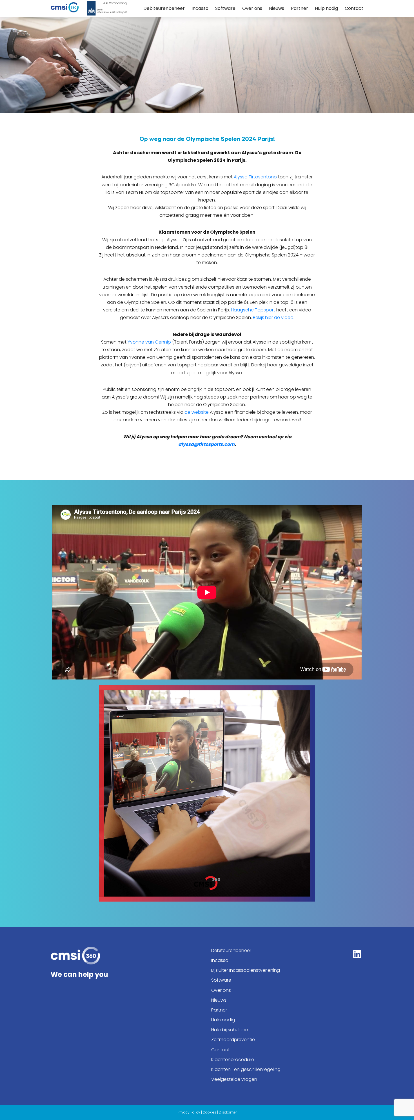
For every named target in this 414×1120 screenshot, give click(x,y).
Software (225, 8)
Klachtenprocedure (232, 1059)
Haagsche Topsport (253, 310)
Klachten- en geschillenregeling (246, 1069)
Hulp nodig (326, 8)
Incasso (200, 8)
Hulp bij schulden (229, 1029)
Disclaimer (228, 1112)
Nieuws (276, 8)
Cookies (209, 1112)
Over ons (252, 8)
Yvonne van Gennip (149, 342)
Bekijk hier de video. (273, 317)
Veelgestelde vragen (234, 1079)
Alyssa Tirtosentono (255, 177)
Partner (299, 8)
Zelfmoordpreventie (233, 1039)
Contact (354, 8)
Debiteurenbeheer (164, 8)
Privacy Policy (188, 1112)
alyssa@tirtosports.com (206, 444)
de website (196, 412)
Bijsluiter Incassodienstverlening (245, 970)
